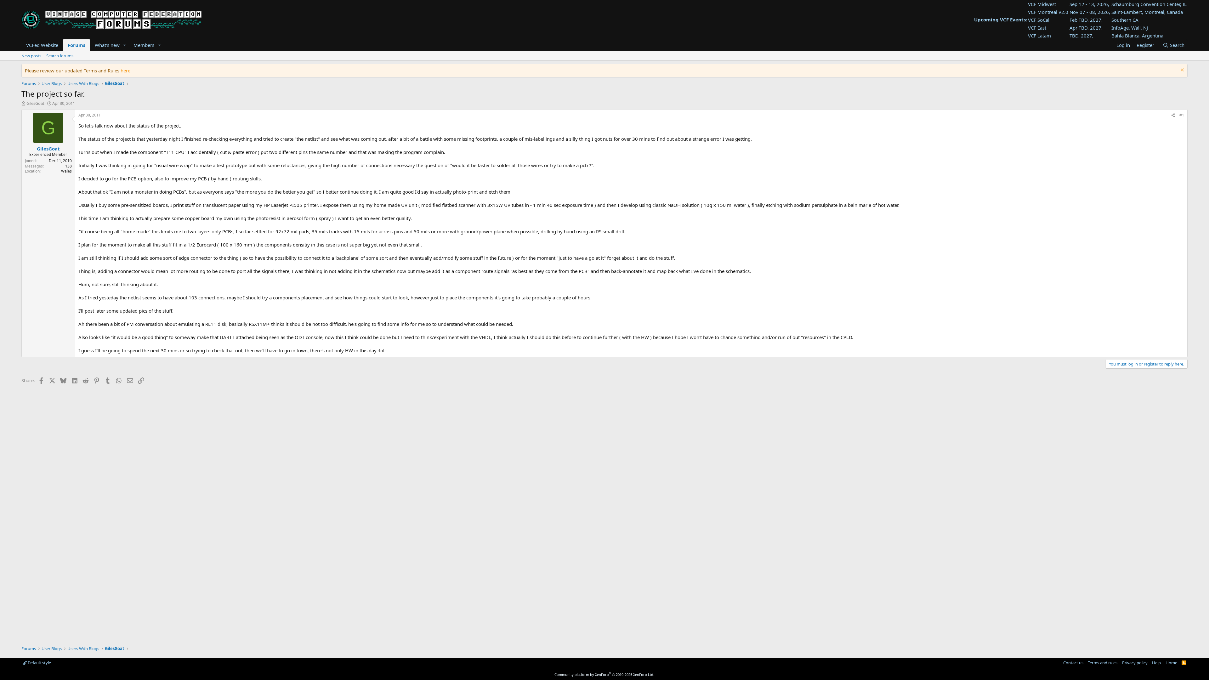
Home (1171, 663)
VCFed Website (42, 45)
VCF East (1037, 28)
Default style (39, 663)
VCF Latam (1039, 35)
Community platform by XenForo (604, 674)
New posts (31, 56)
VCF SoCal (1038, 20)
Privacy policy (1135, 663)
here (125, 70)
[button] (124, 45)
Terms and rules (1102, 663)
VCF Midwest (1042, 4)
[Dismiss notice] (1181, 70)
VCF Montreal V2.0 (1048, 12)
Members (143, 45)
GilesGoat (35, 103)
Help (1156, 663)
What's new (107, 45)
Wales (66, 171)
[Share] (1173, 115)
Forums (76, 45)
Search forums (59, 56)
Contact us (1073, 663)
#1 (1181, 115)
